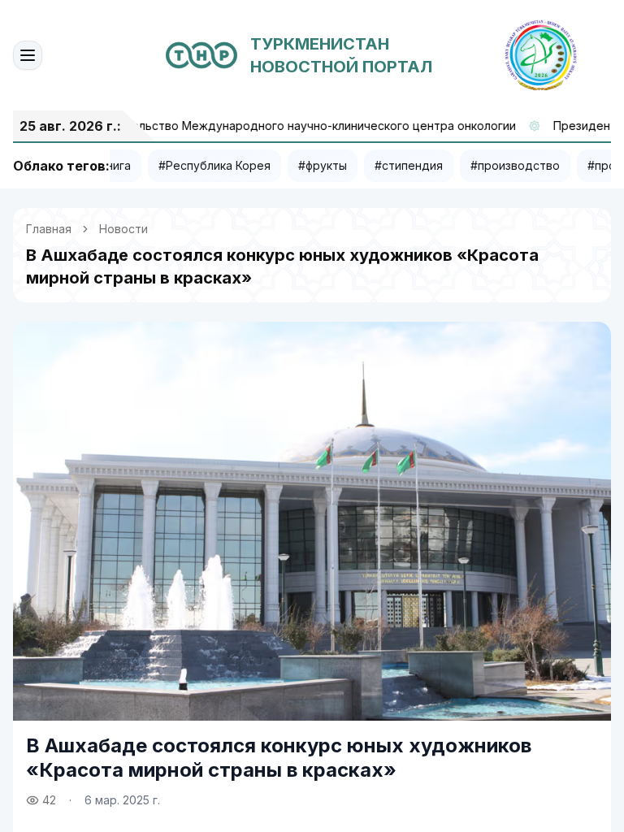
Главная (49, 229)
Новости (123, 229)
